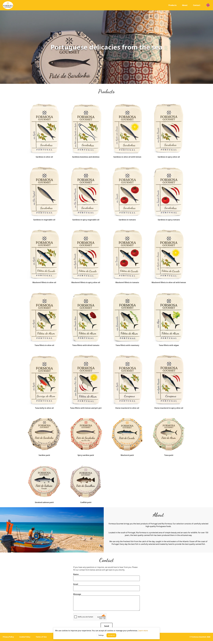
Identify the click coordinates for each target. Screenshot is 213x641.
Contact (196, 5)
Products (173, 5)
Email (75, 584)
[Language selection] (208, 5)
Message (77, 594)
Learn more (143, 630)
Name (76, 574)
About (184, 5)
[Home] (8, 5)
